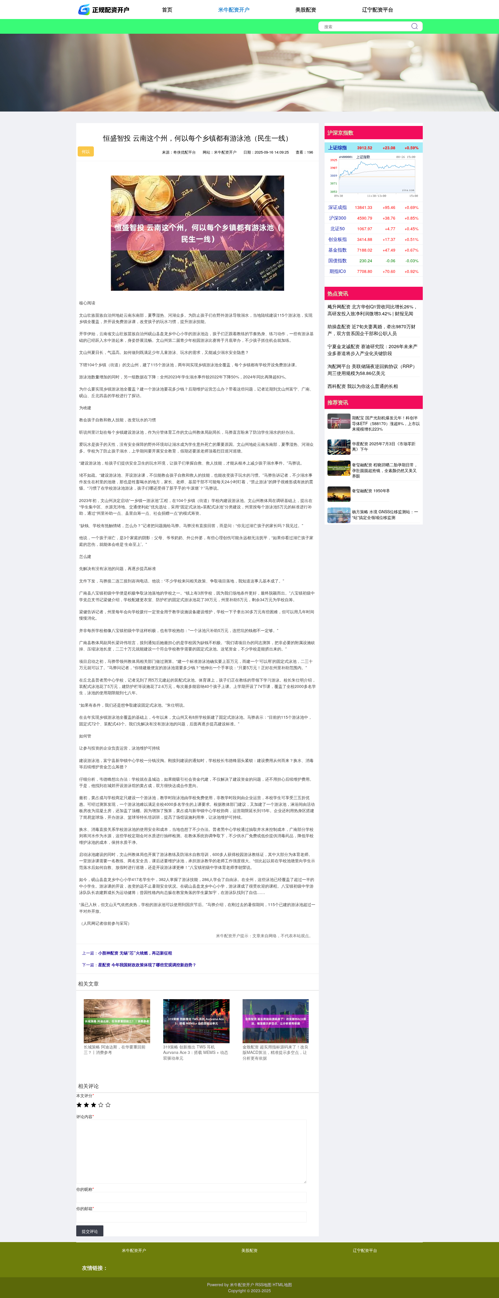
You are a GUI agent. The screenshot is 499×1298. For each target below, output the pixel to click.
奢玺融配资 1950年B (370, 490)
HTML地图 (282, 1284)
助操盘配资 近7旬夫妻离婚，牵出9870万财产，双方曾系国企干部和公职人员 (371, 330)
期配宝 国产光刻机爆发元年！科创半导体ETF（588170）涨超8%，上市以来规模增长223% (386, 423)
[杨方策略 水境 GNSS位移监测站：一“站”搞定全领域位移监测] (339, 515)
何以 (86, 151)
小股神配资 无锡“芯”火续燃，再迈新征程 (135, 953)
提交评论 (90, 1231)
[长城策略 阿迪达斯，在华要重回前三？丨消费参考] (117, 1020)
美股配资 (305, 9)
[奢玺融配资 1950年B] (339, 494)
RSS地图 (263, 1284)
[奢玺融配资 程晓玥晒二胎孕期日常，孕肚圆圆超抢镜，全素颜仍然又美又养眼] (339, 471)
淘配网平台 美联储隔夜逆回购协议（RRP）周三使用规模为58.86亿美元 (372, 369)
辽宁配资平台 (377, 9)
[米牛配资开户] (104, 9)
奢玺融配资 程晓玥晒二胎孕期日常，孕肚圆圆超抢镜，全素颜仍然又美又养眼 (385, 470)
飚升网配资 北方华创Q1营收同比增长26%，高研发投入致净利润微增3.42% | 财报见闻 (372, 310)
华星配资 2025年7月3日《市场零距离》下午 (384, 446)
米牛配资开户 (234, 9)
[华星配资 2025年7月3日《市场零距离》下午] (339, 447)
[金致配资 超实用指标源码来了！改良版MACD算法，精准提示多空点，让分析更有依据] (276, 1020)
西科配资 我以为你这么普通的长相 (362, 386)
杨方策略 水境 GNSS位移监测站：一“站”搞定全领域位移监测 (385, 514)
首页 (167, 9)
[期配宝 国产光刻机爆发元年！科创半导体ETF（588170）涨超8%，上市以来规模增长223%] (339, 424)
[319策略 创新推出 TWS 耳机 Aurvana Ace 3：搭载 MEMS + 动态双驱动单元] (196, 1020)
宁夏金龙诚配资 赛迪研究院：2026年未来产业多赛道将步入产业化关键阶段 (372, 349)
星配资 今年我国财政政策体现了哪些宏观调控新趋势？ (147, 964)
